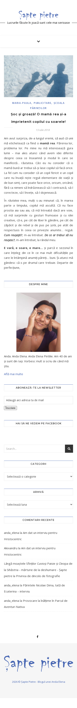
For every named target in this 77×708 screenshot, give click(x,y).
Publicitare (42, 103)
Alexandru (10, 548)
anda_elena (11, 533)
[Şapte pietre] (38, 15)
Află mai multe (13, 374)
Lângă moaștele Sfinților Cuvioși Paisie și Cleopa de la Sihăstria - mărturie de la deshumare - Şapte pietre (38, 570)
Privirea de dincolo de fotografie (38, 576)
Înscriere (10, 408)
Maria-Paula (21, 103)
